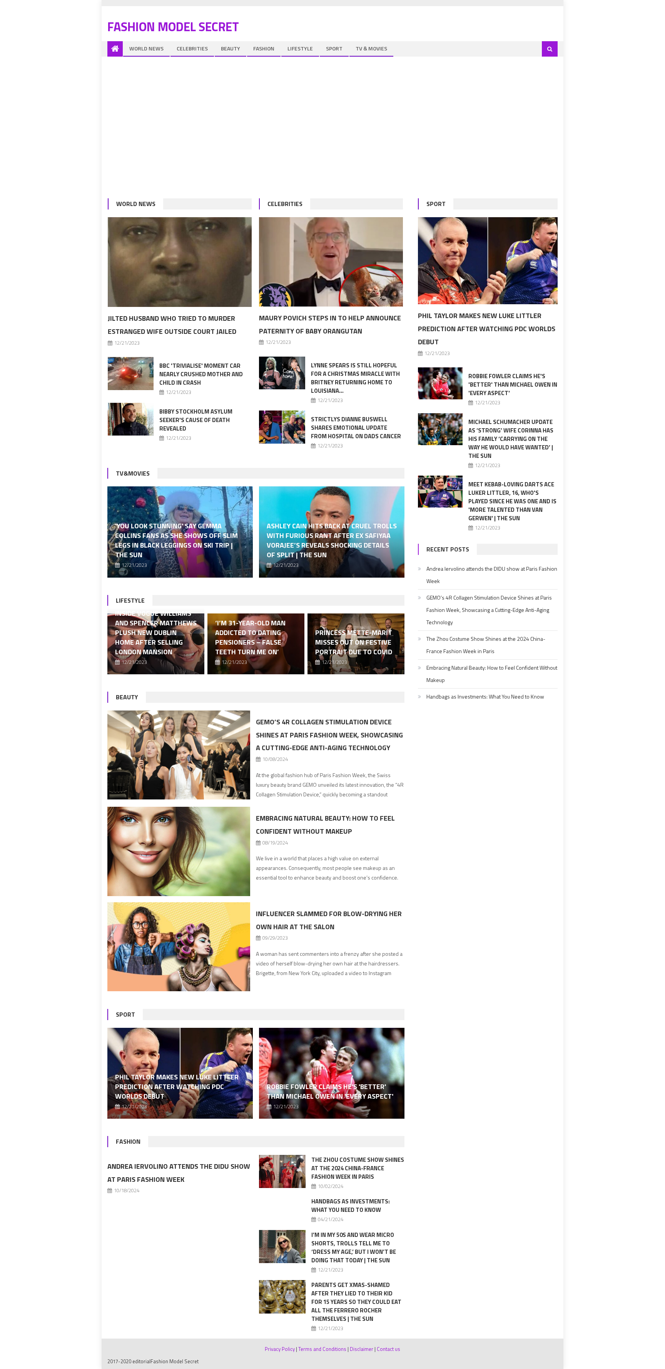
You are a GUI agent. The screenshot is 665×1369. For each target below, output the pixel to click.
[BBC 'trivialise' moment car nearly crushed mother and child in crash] (131, 373)
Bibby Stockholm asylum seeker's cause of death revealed (195, 420)
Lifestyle (300, 48)
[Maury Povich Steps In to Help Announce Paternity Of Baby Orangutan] (331, 262)
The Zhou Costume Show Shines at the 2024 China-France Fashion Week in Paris (357, 1168)
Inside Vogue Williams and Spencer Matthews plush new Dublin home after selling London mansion (156, 632)
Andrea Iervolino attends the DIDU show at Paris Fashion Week (491, 575)
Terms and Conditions (322, 1349)
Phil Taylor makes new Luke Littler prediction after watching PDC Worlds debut (177, 1086)
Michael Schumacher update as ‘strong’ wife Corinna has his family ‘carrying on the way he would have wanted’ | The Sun (510, 438)
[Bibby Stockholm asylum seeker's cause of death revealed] (131, 419)
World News (146, 48)
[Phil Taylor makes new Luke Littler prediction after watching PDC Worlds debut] (488, 261)
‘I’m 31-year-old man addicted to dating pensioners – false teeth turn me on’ (250, 637)
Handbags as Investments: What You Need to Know (350, 1205)
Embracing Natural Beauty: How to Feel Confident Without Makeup (491, 674)
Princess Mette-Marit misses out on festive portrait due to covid (353, 642)
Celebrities (192, 48)
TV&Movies (133, 473)
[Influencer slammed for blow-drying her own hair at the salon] (178, 947)
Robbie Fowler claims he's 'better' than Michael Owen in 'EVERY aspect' (330, 1091)
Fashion (263, 48)
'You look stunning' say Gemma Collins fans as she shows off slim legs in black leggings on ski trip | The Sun (176, 540)
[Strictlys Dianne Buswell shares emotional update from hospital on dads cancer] (282, 427)
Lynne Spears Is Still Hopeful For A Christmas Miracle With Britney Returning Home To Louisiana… (355, 378)
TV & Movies (371, 48)
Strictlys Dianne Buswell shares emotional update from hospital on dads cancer (356, 428)
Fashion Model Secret (173, 26)
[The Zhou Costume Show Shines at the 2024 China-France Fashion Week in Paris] (282, 1171)
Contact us (388, 1349)
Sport (334, 48)
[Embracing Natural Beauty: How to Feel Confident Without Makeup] (178, 851)
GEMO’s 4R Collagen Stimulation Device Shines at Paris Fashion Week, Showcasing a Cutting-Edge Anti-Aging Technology (329, 735)
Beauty (230, 48)
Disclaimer (361, 1349)
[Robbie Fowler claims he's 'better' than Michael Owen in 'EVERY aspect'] (331, 1073)
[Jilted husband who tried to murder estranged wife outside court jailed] (180, 262)
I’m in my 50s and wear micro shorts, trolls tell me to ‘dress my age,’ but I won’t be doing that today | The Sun (353, 1247)
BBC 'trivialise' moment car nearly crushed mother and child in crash (201, 374)
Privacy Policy (280, 1349)
